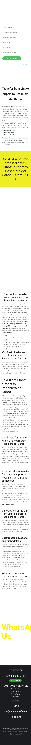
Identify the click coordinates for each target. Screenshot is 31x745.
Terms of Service (16, 733)
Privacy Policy (15, 694)
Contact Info (15, 696)
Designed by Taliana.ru (15, 729)
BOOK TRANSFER (10, 253)
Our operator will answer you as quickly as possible (14, 646)
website (8, 144)
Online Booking (15, 689)
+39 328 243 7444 (15, 676)
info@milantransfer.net (15, 711)
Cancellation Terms (15, 691)
